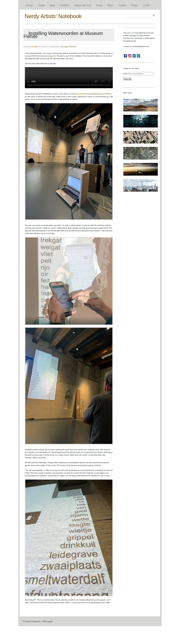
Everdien (35, 46)
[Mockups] (140, 174)
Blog (52, 5)
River (110, 5)
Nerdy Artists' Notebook (53, 16)
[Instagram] (129, 56)
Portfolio (64, 5)
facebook (42, 56)
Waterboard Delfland (103, 94)
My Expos (64, 46)
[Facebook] (125, 56)
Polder (122, 5)
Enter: (125, 73)
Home (29, 5)
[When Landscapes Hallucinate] (140, 142)
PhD (70, 46)
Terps (99, 5)
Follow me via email (131, 68)
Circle (146, 5)
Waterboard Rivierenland (81, 94)
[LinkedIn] (134, 56)
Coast (134, 5)
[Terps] (140, 110)
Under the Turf (83, 5)
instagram (51, 56)
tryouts (32, 99)
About (41, 5)
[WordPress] (138, 56)
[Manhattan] (140, 190)
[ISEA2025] (140, 158)
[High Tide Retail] (140, 126)
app (51, 228)
